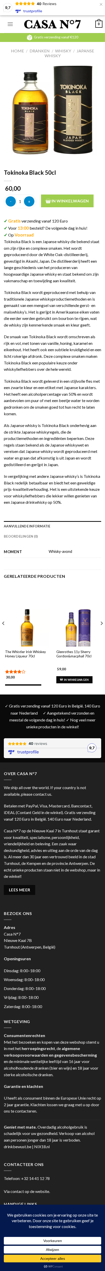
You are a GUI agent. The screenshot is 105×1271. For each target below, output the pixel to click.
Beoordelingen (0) (21, 536)
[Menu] (10, 24)
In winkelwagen (70, 200)
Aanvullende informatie (27, 526)
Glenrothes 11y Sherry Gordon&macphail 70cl (73, 654)
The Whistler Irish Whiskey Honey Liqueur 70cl (25, 654)
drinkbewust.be (17, 1146)
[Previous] (3, 633)
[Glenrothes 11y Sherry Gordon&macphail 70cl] (78, 630)
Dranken (40, 50)
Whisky (63, 50)
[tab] (52, 526)
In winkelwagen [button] (76, 679)
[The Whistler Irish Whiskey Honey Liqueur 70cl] (27, 630)
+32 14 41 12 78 (35, 1178)
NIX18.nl (42, 1146)
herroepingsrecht (38, 1048)
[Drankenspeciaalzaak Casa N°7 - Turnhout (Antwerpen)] (52, 24)
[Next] (101, 633)
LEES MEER (19, 890)
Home (17, 50)
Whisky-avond (60, 551)
